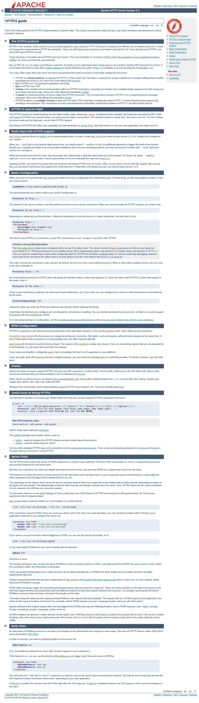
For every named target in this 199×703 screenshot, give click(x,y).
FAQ (176, 6)
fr (162, 25)
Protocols (15, 315)
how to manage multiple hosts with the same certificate (126, 320)
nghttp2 (43, 136)
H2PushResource (62, 656)
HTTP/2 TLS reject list (111, 256)
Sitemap (193, 6)
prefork (110, 331)
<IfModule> (36, 315)
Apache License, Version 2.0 (35, 697)
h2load (19, 443)
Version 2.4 (49, 14)
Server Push (174, 63)
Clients (172, 56)
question (76, 80)
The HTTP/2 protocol (178, 36)
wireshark (44, 430)
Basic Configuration (178, 49)
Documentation (35, 14)
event (51, 352)
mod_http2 (174, 75)
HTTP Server (20, 14)
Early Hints (174, 66)
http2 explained (53, 68)
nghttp (19, 440)
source (81, 374)
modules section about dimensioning (76, 320)
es (157, 25)
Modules (157, 6)
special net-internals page (83, 448)
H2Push (15, 683)
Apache (8, 14)
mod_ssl (105, 158)
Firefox (154, 448)
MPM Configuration (177, 52)
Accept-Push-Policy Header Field (100, 579)
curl (97, 68)
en (152, 25)
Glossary (184, 6)
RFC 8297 (33, 634)
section (85, 92)
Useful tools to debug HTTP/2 (182, 59)
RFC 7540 (111, 57)
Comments (174, 78)
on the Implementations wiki (65, 379)
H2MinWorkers (98, 357)
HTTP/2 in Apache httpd (180, 39)
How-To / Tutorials (65, 14)
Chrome (142, 448)
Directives (167, 6)
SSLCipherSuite (26, 248)
